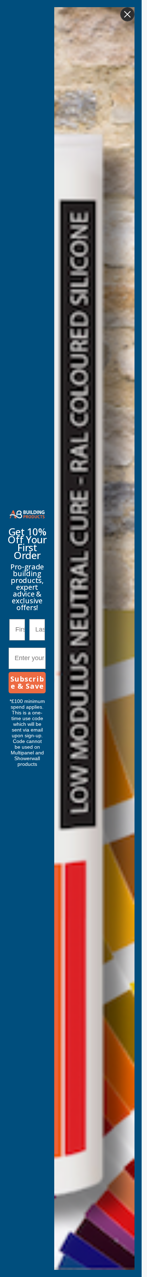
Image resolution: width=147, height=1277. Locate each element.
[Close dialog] (127, 14)
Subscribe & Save (27, 682)
